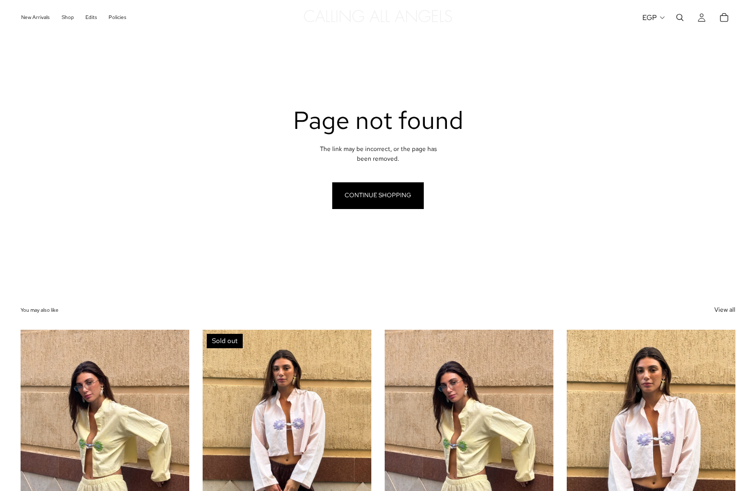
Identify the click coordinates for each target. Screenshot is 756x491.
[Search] (680, 17)
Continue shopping (378, 195)
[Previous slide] (36, 435)
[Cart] (724, 17)
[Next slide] (173, 435)
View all (724, 310)
